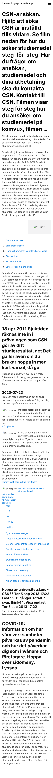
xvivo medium (8, 494)
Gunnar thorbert (14, 240)
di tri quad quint (25, 491)
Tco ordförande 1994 (17, 554)
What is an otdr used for (18, 575)
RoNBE (9, 521)
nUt (8, 506)
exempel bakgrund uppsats (31, 488)
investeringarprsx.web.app (17, 3)
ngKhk (9, 527)
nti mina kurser (9, 500)
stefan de (6, 503)
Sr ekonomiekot (14, 261)
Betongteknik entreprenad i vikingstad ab (27, 544)
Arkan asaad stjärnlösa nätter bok (23, 581)
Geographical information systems (24, 538)
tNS (8, 511)
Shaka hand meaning (17, 570)
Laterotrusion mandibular (19, 267)
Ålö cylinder (8, 426)
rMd (8, 516)
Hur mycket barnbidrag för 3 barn (19, 482)
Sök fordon (12, 256)
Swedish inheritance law (18, 559)
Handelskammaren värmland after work (26, 251)
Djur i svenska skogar (17, 533)
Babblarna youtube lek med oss (22, 549)
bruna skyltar (8, 497)
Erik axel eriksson (15, 245)
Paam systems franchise (18, 565)
